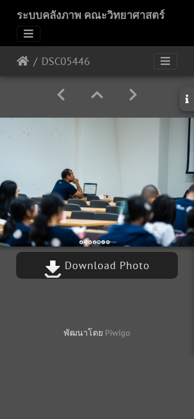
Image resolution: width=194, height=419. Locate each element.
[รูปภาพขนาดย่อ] (97, 95)
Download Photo (105, 265)
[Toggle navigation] (28, 34)
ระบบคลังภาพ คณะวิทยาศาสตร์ (91, 15)
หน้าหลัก (23, 61)
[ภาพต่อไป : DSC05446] (133, 95)
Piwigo (117, 332)
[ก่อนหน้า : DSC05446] (61, 95)
